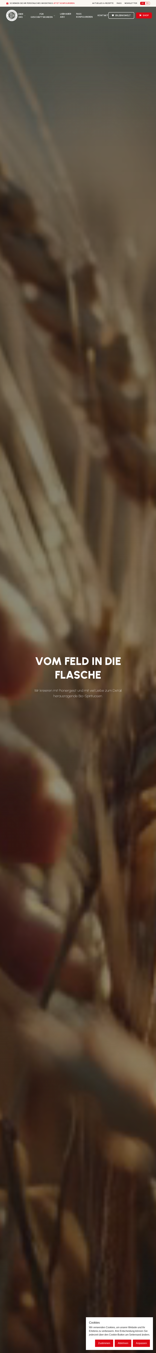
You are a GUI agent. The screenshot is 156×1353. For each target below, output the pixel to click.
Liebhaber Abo (65, 15)
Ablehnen (123, 1343)
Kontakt (103, 15)
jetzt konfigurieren (63, 3)
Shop (146, 15)
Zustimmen (104, 1343)
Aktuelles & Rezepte (103, 3)
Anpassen (141, 1343)
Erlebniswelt (123, 15)
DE (143, 3)
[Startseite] (12, 15)
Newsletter (131, 3)
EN (147, 3)
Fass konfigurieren (84, 15)
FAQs (119, 3)
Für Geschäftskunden (42, 15)
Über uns (20, 15)
